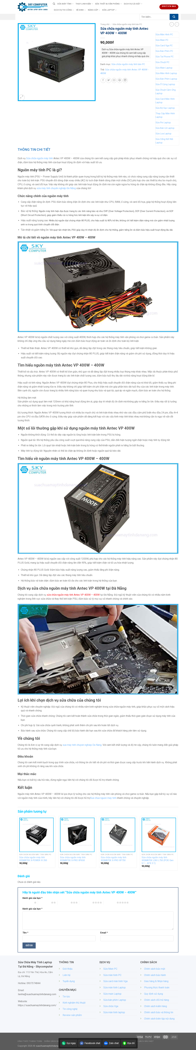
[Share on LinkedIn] (125, 80)
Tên (25, 932)
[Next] (177, 844)
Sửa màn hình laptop (114, 1012)
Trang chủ (104, 24)
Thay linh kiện (83, 4)
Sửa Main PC (162, 40)
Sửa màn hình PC (112, 975)
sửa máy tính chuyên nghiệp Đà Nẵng (56, 188)
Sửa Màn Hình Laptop (166, 73)
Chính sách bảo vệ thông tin (158, 1012)
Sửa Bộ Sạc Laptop (165, 108)
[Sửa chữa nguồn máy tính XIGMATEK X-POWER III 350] (36, 835)
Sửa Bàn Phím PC (164, 51)
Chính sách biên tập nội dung (159, 1018)
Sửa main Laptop (112, 993)
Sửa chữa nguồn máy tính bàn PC (127, 24)
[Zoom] (22, 97)
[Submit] (174, 17)
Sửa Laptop (108, 10)
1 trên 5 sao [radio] (27, 902)
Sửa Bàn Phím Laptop (166, 79)
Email (104, 932)
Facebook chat (92, 1043)
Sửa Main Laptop (164, 68)
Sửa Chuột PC (162, 62)
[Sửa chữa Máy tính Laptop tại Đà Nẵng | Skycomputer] (33, 7)
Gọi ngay (71, 1043)
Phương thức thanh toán (156, 987)
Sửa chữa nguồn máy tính (39, 158)
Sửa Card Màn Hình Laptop (165, 101)
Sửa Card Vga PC (164, 45)
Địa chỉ (131, 1043)
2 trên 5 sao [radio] (44, 902)
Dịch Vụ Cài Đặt (132, 4)
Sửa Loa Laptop (163, 133)
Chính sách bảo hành (155, 975)
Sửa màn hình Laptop (114, 987)
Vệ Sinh (80, 10)
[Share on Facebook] (103, 80)
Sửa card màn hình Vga (115, 981)
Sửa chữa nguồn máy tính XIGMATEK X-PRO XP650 (73, 859)
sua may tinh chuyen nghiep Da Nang (82, 744)
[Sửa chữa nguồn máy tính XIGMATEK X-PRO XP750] (118, 835)
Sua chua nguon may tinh (103, 798)
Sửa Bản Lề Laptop (165, 128)
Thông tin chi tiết (34, 150)
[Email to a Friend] (114, 80)
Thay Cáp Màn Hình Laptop (165, 115)
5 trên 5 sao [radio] (110, 902)
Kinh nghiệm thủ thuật (74, 1002)
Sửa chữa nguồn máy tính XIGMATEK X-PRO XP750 (113, 859)
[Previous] (17, 844)
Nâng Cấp (93, 10)
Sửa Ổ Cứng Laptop (165, 84)
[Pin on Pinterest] (119, 80)
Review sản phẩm (72, 1015)
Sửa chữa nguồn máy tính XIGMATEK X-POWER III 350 (33, 859)
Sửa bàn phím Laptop (114, 999)
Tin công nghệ (70, 1009)
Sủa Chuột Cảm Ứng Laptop (166, 92)
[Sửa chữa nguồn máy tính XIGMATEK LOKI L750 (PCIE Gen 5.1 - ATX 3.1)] (159, 835)
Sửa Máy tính (64, 4)
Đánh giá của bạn (32, 898)
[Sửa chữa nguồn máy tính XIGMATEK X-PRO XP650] (77, 835)
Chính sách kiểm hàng (155, 1006)
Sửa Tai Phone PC (164, 56)
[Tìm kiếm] (54, 4)
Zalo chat (114, 1043)
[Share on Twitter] (108, 80)
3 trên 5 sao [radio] (63, 902)
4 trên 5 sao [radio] (85, 902)
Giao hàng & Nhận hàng (156, 981)
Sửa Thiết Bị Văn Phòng (107, 4)
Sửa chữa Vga (110, 1006)
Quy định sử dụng (153, 993)
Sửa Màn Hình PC (164, 34)
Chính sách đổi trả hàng (156, 999)
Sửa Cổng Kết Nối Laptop (164, 141)
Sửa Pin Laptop (163, 122)
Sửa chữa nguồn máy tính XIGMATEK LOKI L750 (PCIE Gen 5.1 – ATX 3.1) (157, 860)
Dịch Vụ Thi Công (63, 10)
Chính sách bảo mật (154, 968)
